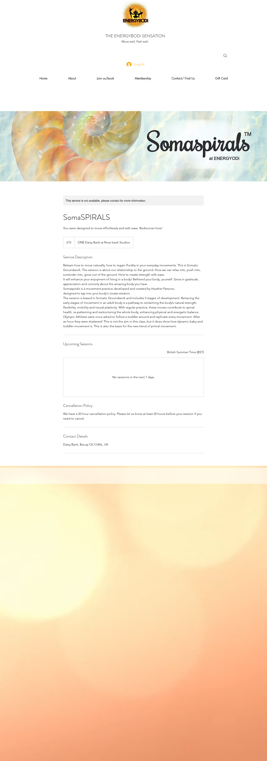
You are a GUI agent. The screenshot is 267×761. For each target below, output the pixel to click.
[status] (185, 352)
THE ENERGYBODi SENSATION (135, 36)
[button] (72, 78)
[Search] (225, 56)
